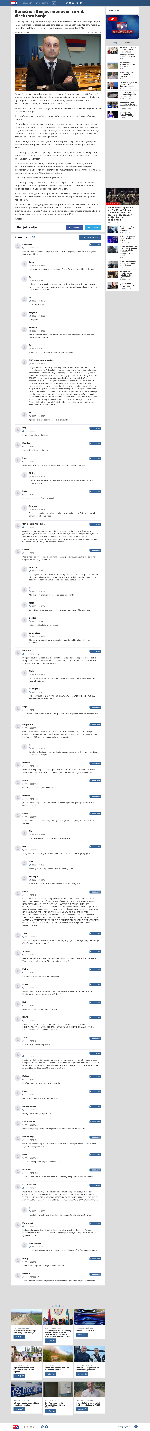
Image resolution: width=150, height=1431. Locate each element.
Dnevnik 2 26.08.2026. (85, 1330)
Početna (24, 3)
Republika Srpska (58, 1306)
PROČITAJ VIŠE (19, 1337)
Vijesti (31, 3)
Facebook (76, 227)
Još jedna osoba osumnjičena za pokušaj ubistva (26, 1404)
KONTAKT (45, 3)
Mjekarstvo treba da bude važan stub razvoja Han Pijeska (25, 1370)
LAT (54, 3)
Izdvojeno (115, 43)
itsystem (126, 1427)
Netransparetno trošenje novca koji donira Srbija (25, 1331)
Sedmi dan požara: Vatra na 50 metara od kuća (57, 1369)
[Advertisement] (40, 1296)
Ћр (59, 3)
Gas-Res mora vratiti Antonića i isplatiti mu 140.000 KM (55, 1405)
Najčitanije (128, 43)
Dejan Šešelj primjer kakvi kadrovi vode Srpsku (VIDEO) (88, 1404)
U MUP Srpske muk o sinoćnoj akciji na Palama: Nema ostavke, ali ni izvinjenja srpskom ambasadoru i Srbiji (58, 1333)
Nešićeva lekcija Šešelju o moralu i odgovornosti (87, 1369)
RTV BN (38, 3)
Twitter (95, 227)
